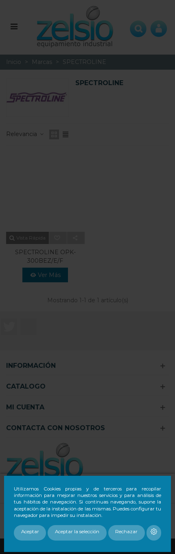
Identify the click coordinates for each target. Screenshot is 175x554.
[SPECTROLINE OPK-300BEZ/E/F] (45, 193)
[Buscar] (138, 26)
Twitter (9, 327)
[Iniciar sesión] (159, 26)
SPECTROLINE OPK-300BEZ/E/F (45, 256)
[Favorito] (58, 238)
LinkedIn (28, 327)
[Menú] (14, 26)
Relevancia (22, 134)
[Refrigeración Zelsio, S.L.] (75, 26)
